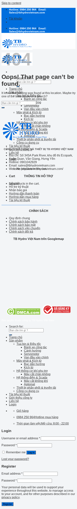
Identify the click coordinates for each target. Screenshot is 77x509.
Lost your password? (15, 459)
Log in (31, 452)
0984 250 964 (28, 9)
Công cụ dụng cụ (27, 391)
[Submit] (2, 107)
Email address (11, 473)
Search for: (16, 326)
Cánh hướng (32, 350)
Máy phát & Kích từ (29, 112)
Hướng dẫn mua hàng (23, 196)
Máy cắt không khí (36, 380)
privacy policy (10, 497)
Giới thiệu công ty (20, 397)
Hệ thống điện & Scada (31, 377)
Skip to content (11, 3)
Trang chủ (15, 88)
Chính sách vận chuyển (24, 228)
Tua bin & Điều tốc (28, 343)
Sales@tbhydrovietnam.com (27, 12)
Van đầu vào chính (36, 109)
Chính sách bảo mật (22, 224)
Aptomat (29, 384)
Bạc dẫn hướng (34, 115)
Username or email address (20, 438)
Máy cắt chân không (37, 374)
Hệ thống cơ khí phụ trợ (32, 370)
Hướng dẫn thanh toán (24, 193)
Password (9, 445)
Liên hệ (14, 152)
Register (7, 504)
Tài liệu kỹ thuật (19, 146)
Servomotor (31, 105)
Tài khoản (15, 18)
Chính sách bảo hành (23, 221)
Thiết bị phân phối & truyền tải (36, 387)
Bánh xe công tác (35, 99)
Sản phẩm (16, 340)
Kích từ (28, 367)
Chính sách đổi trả (21, 231)
